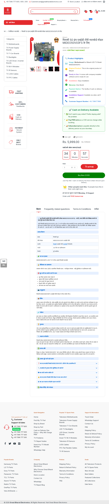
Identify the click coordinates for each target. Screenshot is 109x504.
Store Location (39, 475)
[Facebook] (5, 443)
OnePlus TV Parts (10, 487)
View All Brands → (10, 491)
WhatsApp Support (92, 420)
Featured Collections (92, 477)
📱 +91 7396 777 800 (19, 426)
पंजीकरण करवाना (96, 2)
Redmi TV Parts (9, 484)
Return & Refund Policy (93, 434)
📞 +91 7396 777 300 (19, 437)
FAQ (86, 427)
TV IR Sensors (64, 451)
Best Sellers (89, 474)
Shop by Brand (39, 424)
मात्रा (64, 164)
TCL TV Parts (9, 477)
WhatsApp (16, 429)
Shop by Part (38, 427)
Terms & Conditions (92, 440)
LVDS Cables (64, 445)
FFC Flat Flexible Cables (68, 448)
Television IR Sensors (67, 441)
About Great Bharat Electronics (41, 465)
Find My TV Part (40, 420)
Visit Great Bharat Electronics (56, 502)
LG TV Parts (8, 467)
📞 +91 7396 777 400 (19, 435)
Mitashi (65, 37)
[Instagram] (19, 443)
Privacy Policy (90, 444)
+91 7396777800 (95, 101)
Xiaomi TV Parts (10, 481)
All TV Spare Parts (91, 467)
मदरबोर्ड (65, 244)
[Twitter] (10, 443)
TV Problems (38, 438)
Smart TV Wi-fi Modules (68, 438)
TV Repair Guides (40, 441)
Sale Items (89, 484)
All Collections (90, 481)
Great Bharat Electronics (20, 502)
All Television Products (93, 464)
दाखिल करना (87, 2)
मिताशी (55, 244)
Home (36, 417)
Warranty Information (92, 437)
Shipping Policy (90, 430)
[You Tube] (14, 443)
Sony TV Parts (9, 471)
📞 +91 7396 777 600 (19, 432)
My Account (89, 447)
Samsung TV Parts (10, 464)
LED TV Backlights (66, 429)
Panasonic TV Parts (11, 474)
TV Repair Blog (39, 485)
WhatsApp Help (39, 450)
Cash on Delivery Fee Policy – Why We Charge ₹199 (43, 432)
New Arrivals (89, 471)
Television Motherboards (68, 417)
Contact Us (89, 424)
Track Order (89, 417)
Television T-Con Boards (68, 426)
